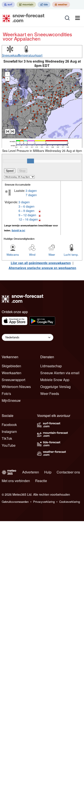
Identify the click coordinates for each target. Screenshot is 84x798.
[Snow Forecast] (22, 18)
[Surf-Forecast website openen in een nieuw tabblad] (8, 4)
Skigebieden (11, 365)
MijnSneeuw (11, 400)
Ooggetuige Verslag (55, 386)
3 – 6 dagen (26, 206)
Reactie (41, 480)
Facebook (9, 424)
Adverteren (30, 472)
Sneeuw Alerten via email (59, 372)
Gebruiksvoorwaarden (15, 502)
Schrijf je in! (18, 230)
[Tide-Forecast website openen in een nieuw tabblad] (44, 4)
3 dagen (31, 190)
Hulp (47, 472)
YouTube (9, 445)
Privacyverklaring (44, 502)
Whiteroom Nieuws (16, 386)
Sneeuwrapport (13, 379)
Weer (51, 254)
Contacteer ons (68, 472)
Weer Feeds (49, 393)
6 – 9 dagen (26, 210)
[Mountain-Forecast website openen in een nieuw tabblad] (26, 4)
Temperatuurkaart (30, 55)
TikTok (7, 438)
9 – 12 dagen (27, 215)
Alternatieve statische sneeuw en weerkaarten (42, 268)
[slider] (30, 161)
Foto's (6, 393)
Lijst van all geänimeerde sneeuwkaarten (41, 263)
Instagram (9, 431)
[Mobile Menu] (77, 18)
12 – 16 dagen (28, 219)
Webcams (12, 254)
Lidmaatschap (51, 365)
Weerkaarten (11, 372)
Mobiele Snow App (54, 379)
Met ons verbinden (16, 480)
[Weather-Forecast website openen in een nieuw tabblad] (61, 4)
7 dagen (31, 195)
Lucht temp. (71, 254)
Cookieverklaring (69, 502)
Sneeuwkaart (11, 55)
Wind (32, 254)
